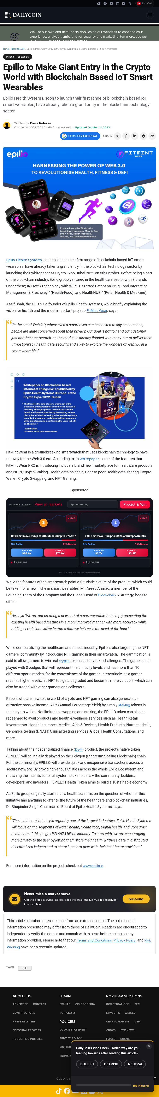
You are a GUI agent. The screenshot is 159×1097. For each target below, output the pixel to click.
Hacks (110, 1039)
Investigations (117, 1004)
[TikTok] (99, 3)
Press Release (40, 123)
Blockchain (107, 595)
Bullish (87, 1064)
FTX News (127, 1030)
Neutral (135, 1064)
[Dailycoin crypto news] (23, 15)
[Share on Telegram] (143, 136)
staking (124, 705)
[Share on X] (117, 136)
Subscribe (136, 899)
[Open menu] (150, 15)
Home (6, 49)
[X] (130, 3)
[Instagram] (123, 3)
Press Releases (17, 49)
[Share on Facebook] (126, 136)
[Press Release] (7, 125)
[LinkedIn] (117, 3)
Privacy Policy (124, 940)
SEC (137, 1004)
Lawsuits (113, 1013)
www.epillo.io (93, 866)
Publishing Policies (27, 1039)
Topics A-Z (67, 1013)
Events (64, 1004)
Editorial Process (27, 1030)
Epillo (25, 968)
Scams (125, 1039)
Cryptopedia (85, 1004)
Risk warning (69, 1047)
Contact (39, 1004)
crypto (64, 661)
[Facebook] (105, 3)
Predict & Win (134, 504)
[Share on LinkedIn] (135, 136)
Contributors (24, 1013)
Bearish (111, 1064)
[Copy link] (152, 136)
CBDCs (111, 1030)
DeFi (78, 749)
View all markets (48, 504)
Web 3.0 (130, 1013)
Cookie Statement (73, 1029)
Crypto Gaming (117, 1021)
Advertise (20, 1004)
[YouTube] (111, 3)
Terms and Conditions (94, 940)
